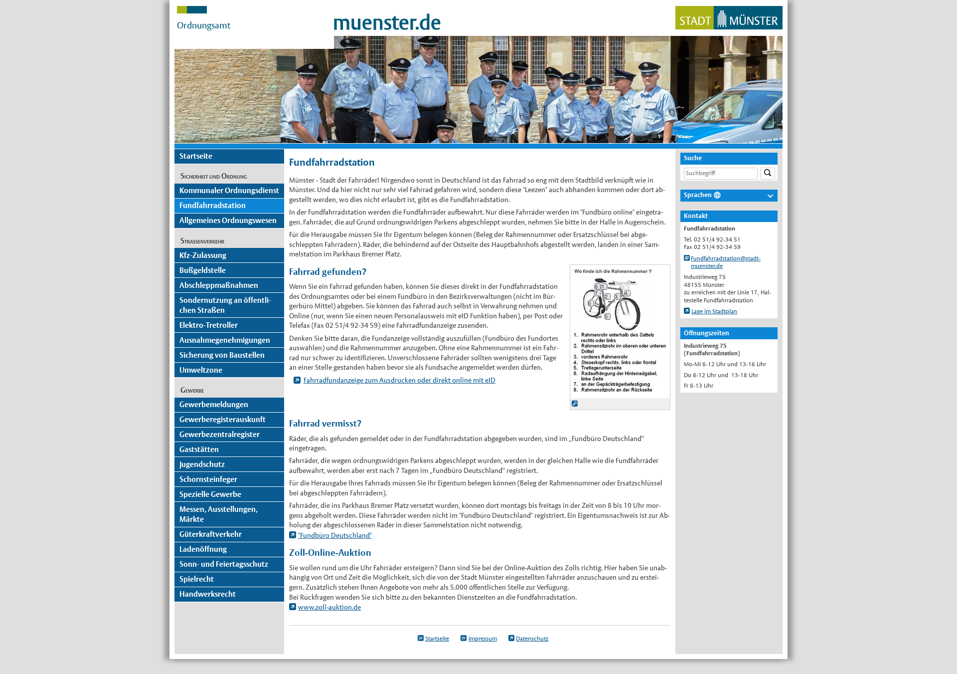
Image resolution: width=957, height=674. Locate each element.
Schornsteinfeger (208, 479)
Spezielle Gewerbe (210, 494)
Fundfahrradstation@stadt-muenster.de (726, 262)
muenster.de (387, 22)
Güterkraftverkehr (210, 534)
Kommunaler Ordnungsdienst (229, 190)
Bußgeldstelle (202, 270)
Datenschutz (532, 638)
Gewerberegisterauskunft (222, 419)
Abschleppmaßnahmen (218, 285)
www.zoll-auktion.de (329, 607)
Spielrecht (196, 579)
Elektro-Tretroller (208, 325)
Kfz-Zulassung (202, 255)
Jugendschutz (202, 464)
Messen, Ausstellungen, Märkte (218, 514)
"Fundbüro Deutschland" (335, 535)
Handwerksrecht (207, 594)
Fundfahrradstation (212, 205)
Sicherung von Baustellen (222, 355)
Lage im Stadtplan (714, 311)
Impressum (483, 638)
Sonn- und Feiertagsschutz (223, 564)
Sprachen (698, 195)
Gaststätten (199, 449)
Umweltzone (200, 370)
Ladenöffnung (203, 549)
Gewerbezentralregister (219, 434)
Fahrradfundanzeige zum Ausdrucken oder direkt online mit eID (399, 380)
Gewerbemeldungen (213, 404)
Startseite (195, 156)
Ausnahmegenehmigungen (224, 340)
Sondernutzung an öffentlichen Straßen (225, 305)
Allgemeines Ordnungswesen (228, 220)
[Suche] (767, 174)
